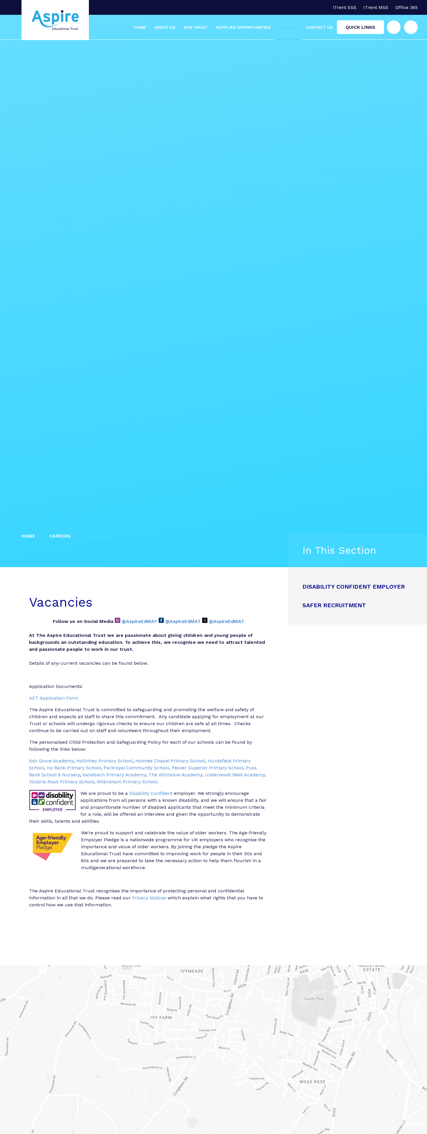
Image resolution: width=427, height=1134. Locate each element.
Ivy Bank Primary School (74, 767)
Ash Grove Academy (51, 760)
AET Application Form (53, 698)
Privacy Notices (149, 898)
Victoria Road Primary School (61, 781)
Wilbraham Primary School (127, 781)
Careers (60, 536)
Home (28, 536)
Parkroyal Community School (136, 767)
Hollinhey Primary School (104, 760)
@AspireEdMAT (139, 621)
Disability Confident (151, 793)
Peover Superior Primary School (207, 767)
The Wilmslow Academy (175, 774)
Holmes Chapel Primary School (170, 760)
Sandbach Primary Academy (114, 774)
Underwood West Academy (235, 774)
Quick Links (360, 27)
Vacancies (98, 536)
